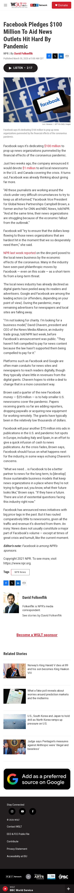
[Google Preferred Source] (37, 779)
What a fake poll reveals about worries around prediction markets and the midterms (48, 694)
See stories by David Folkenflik (42, 615)
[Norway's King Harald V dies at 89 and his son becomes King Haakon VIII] (14, 670)
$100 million (52, 146)
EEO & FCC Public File (18, 834)
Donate (63, 5)
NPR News (20, 572)
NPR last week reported (19, 253)
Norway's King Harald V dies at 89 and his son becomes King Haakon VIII (48, 669)
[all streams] (69, 888)
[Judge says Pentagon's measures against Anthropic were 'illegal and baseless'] (14, 747)
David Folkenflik (23, 53)
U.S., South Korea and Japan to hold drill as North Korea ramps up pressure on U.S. (49, 719)
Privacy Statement (17, 849)
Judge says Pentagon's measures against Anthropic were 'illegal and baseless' (48, 745)
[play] (5, 888)
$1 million (29, 168)
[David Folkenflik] (11, 602)
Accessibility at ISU (17, 856)
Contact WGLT (14, 826)
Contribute (12, 841)
